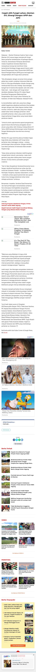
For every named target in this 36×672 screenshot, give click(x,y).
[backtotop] (18, 652)
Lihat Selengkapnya (18, 645)
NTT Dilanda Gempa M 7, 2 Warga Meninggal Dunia (12, 621)
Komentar (19, 443)
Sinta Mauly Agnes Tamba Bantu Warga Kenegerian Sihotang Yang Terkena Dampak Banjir (25, 532)
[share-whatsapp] (19, 440)
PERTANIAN (6, 430)
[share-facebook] (14, 440)
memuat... (6, 424)
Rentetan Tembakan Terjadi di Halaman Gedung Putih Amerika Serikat (26, 587)
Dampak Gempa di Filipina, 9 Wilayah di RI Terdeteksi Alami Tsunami (9, 587)
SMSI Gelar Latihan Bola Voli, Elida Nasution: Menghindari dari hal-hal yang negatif (13, 606)
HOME (3, 5)
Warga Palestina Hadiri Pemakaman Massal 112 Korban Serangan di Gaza (8, 572)
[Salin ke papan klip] (22, 440)
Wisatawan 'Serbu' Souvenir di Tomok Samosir (26, 546)
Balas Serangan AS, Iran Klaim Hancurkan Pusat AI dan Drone (26, 572)
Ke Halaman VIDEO (18, 553)
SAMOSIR (30, 5)
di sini (5, 332)
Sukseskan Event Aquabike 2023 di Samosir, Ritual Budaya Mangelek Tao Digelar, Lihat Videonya (9, 532)
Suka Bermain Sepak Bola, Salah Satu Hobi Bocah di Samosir (8, 547)
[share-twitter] (16, 440)
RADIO (14, 5)
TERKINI (9, 5)
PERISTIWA (6, 560)
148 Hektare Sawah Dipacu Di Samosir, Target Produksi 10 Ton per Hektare (13, 614)
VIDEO (4, 520)
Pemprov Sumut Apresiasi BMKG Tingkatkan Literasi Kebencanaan (12, 638)
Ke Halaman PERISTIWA (17, 593)
